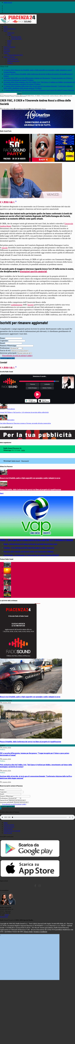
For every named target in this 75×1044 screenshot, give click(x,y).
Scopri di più (4, 917)
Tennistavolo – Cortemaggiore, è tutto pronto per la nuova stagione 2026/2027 (31, 555)
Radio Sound (8, 2)
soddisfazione (16, 304)
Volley (9, 43)
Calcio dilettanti (16, 39)
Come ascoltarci (9, 827)
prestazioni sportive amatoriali (33, 271)
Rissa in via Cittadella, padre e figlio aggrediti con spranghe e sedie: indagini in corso (30, 478)
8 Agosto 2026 (6, 703)
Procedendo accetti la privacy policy (17, 355)
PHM (9, 45)
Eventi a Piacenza (9, 47)
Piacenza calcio (16, 37)
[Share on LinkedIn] (5, 202)
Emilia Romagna (32, 388)
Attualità (7, 49)
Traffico (10, 63)
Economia (7, 51)
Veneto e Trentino (47, 388)
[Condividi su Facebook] (1, 202)
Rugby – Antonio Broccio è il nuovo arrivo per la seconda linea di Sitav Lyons (30, 544)
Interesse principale (8, 353)
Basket (9, 41)
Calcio (9, 35)
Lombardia (47, 384)
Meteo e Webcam (9, 57)
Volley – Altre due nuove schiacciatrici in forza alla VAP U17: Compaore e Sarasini (36, 540)
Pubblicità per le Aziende (12, 831)
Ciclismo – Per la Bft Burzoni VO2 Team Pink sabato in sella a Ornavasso (29, 548)
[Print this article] (12, 202)
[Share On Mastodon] (16, 202)
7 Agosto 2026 (6, 782)
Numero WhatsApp (8, 345)
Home (6, 27)
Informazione (8, 829)
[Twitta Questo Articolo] (3, 202)
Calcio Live (10, 33)
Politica (6, 53)
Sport (6, 31)
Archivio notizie (9, 825)
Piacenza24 (25, 461)
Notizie (7, 96)
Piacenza (32, 384)
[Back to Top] (0, 808)
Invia (23, 450)
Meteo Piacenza (12, 59)
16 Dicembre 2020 (7, 109)
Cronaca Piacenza (9, 29)
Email (2, 343)
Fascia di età (5, 350)
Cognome (4, 340)
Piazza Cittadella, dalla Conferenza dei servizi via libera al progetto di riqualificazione (30, 490)
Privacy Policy (28, 932)
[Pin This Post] (7, 202)
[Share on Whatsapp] (14, 202)
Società (30, 304)
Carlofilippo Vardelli (22, 109)
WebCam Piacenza (13, 61)
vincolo (5, 247)
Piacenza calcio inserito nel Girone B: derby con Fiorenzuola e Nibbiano (29, 552)
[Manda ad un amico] (9, 202)
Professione (5, 348)
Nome (2, 338)
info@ (7, 915)
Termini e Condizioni (40, 932)
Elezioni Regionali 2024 (15, 55)
